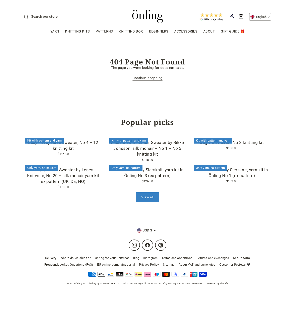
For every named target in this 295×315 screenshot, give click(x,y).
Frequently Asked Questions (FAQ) (68, 264)
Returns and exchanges (212, 258)
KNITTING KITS (77, 31)
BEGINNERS (158, 31)
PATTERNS (104, 31)
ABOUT (209, 31)
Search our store (44, 16)
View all (147, 197)
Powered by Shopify (217, 283)
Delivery (50, 258)
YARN (54, 31)
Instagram (150, 258)
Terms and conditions (177, 258)
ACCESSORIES (185, 31)
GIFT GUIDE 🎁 (233, 31)
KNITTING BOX (131, 31)
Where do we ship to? (75, 258)
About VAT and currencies (197, 264)
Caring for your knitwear (112, 258)
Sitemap (169, 264)
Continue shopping (147, 78)
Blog (136, 258)
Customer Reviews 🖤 (235, 264)
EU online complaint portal (116, 264)
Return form (241, 258)
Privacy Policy (149, 264)
